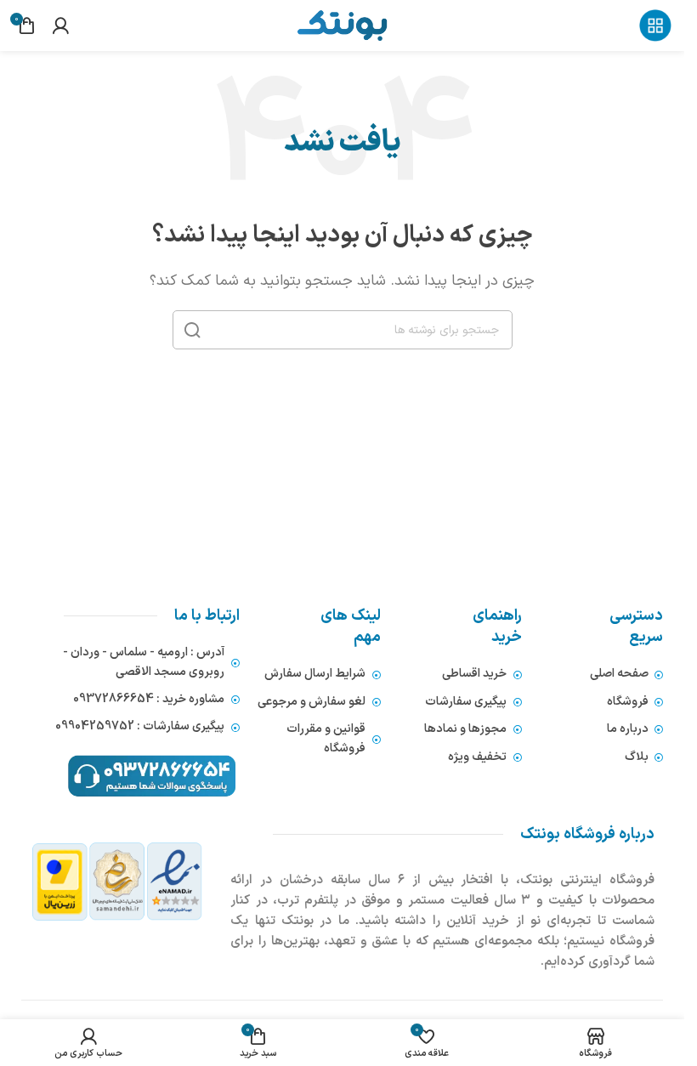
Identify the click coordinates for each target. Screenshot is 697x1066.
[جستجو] (192, 329)
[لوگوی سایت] (342, 24)
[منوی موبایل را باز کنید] (655, 26)
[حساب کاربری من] (60, 26)
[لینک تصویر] (117, 881)
